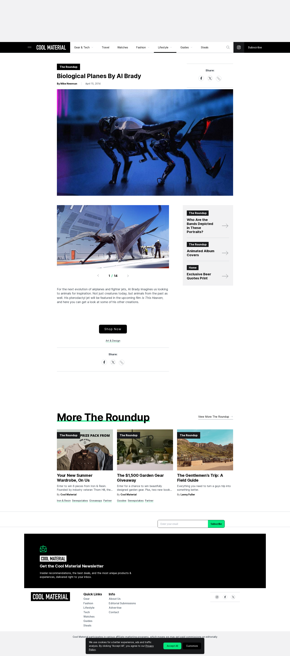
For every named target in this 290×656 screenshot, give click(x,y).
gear (86, 598)
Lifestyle (163, 47)
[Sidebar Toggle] (29, 47)
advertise (115, 607)
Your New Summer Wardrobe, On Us (74, 478)
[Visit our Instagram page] (239, 47)
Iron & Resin (64, 500)
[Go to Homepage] (51, 48)
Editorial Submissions (122, 603)
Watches (122, 47)
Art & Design (113, 340)
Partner (107, 500)
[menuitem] (84, 47)
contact (114, 612)
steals (204, 47)
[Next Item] (128, 275)
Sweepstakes (80, 500)
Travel (105, 47)
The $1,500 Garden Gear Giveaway (140, 478)
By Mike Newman (67, 83)
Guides (184, 47)
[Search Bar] (228, 47)
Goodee (121, 500)
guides (87, 621)
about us (114, 598)
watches (88, 616)
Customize (192, 645)
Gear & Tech (82, 47)
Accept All (172, 645)
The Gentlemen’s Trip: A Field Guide (200, 478)
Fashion (141, 47)
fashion (88, 603)
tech (86, 612)
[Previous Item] (98, 275)
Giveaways (95, 500)
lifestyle (88, 607)
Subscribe (255, 47)
